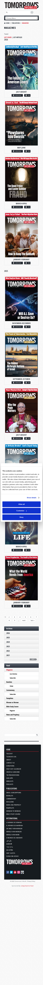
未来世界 (9, 844)
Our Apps (9, 778)
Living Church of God (27, 886)
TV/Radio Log (11, 757)
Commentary (10, 690)
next (33, 659)
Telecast (9, 754)
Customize (20, 511)
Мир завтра (10, 853)
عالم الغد (9, 841)
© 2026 (12, 881)
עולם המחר (9, 847)
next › (24, 620)
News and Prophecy (12, 715)
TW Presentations (12, 775)
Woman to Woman (12, 702)
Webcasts (9, 781)
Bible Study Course (12, 706)
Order (11, 686)
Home (7, 23)
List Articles (17, 37)
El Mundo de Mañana (14, 825)
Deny (21, 517)
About (8, 760)
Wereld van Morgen (14, 832)
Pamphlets (9, 698)
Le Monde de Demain (14, 822)
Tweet (6, 34)
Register (12, 711)
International (12, 818)
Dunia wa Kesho (12, 856)
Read (8, 665)
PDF (29, 95)
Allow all (21, 504)
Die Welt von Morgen (14, 829)
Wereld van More (12, 835)
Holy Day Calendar (13, 769)
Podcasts (9, 784)
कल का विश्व (9, 850)
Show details (31, 498)
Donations (10, 766)
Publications (16, 23)
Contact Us (10, 763)
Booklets (9, 682)
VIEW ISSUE (18, 95)
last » (32, 620)
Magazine (9, 670)
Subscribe (13, 678)
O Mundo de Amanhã (14, 838)
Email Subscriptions (13, 793)
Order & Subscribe (13, 772)
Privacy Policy (31, 881)
